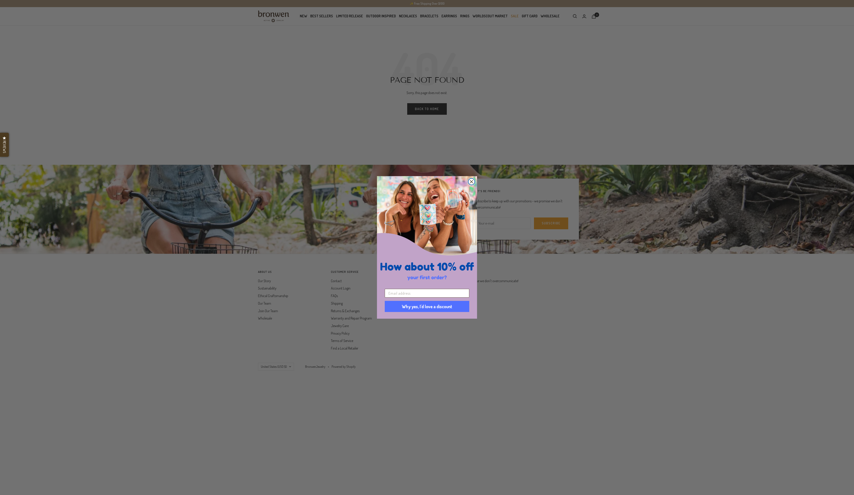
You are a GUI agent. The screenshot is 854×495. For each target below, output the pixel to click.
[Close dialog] (471, 181)
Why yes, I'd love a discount (427, 307)
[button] (4, 145)
